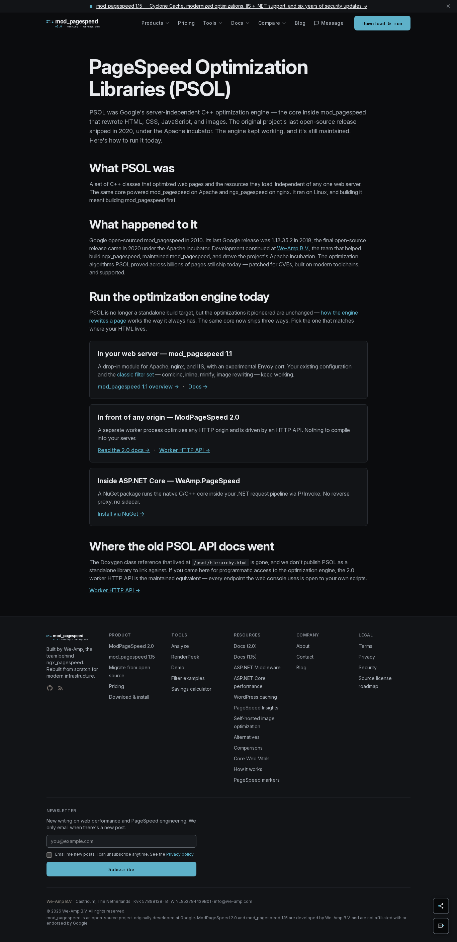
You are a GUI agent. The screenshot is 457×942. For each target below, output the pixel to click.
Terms (365, 646)
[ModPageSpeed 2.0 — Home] (83, 23)
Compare (269, 23)
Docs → (198, 386)
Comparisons (248, 748)
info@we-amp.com (233, 901)
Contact (304, 657)
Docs (237, 23)
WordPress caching (255, 697)
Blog (300, 23)
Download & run (382, 23)
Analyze (180, 646)
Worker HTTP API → (184, 450)
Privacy (367, 657)
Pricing (186, 23)
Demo (177, 667)
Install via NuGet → (121, 513)
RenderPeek (185, 657)
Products (152, 23)
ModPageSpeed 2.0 (131, 646)
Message (332, 23)
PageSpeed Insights (256, 707)
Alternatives (247, 737)
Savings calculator (191, 689)
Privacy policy (179, 854)
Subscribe (121, 869)
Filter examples (188, 678)
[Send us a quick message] (441, 926)
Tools (210, 23)
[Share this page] (441, 906)
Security (368, 667)
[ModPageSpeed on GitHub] (50, 688)
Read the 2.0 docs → (124, 450)
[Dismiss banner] (448, 6)
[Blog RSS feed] (60, 688)
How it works (248, 769)
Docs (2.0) (245, 646)
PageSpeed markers (257, 780)
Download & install (129, 697)
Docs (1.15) (245, 657)
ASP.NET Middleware (257, 667)
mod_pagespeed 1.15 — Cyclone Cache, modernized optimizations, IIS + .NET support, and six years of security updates (231, 6)
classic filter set (135, 374)
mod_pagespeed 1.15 (132, 657)
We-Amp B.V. (293, 248)
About (302, 646)
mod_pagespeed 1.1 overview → (138, 386)
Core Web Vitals (252, 758)
